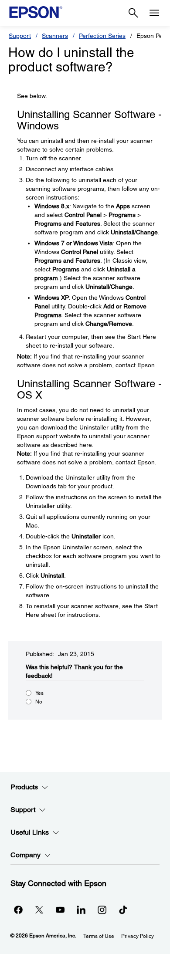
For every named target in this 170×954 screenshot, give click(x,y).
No (38, 702)
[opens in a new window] (123, 909)
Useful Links (29, 832)
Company (25, 855)
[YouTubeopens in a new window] (60, 909)
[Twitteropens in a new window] (39, 909)
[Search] (133, 13)
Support (20, 35)
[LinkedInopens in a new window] (81, 909)
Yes (39, 693)
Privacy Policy (137, 936)
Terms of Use (98, 936)
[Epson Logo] (36, 12)
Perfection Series (102, 35)
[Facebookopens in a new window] (18, 909)
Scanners (55, 35)
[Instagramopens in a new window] (102, 909)
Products (24, 787)
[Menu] (154, 13)
